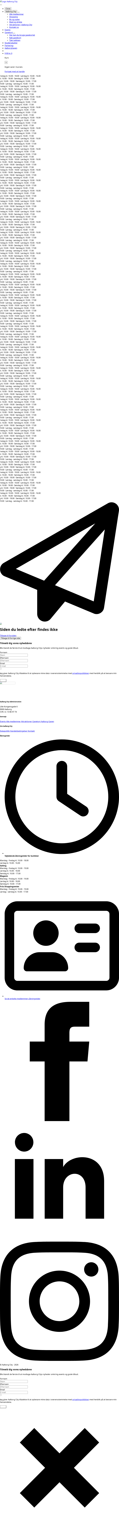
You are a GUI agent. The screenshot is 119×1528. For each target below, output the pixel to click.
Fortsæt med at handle (15, 71)
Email (2, 663)
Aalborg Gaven (47, 721)
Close (8, 8)
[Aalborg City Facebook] (59, 1120)
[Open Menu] (1, 4)
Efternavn (4, 658)
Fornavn (3, 652)
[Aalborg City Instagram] (59, 1360)
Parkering (9, 45)
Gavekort (9, 32)
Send (3, 680)
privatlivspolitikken (80, 673)
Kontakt (31, 731)
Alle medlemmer (13, 721)
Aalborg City (11, 11)
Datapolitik (5, 731)
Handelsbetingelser (19, 731)
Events (7, 30)
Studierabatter (11, 43)
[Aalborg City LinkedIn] (59, 1240)
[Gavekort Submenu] (14, 33)
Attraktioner (26, 721)
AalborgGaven (11, 48)
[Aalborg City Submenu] (19, 12)
